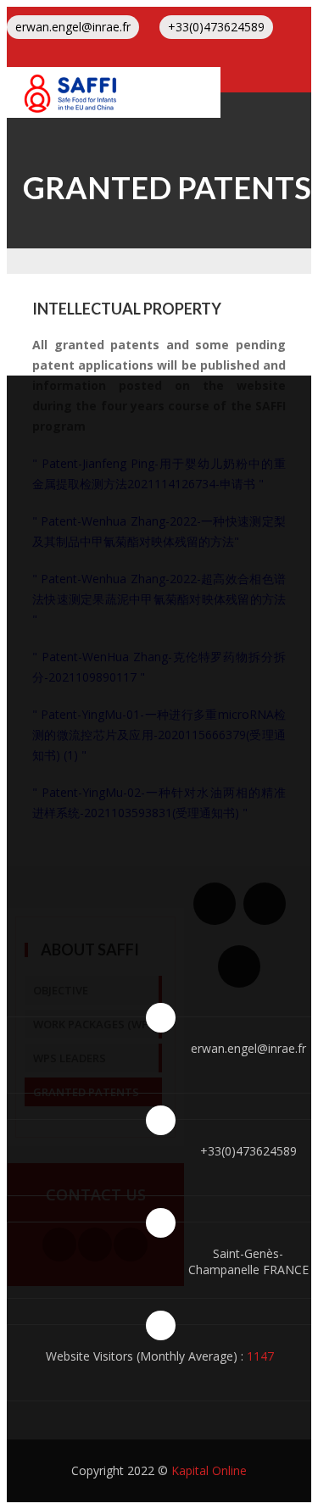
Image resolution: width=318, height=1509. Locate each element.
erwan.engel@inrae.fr (73, 27)
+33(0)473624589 (216, 27)
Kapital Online (209, 1470)
